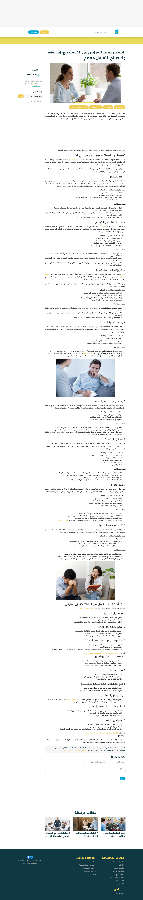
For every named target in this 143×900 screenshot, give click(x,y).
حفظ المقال (36, 86)
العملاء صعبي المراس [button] (78, 107)
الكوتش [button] (108, 107)
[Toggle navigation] (20, 32)
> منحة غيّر (120, 893)
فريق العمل (31, 74)
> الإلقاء (121, 865)
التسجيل (34, 32)
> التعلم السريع (118, 868)
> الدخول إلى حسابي (89, 868)
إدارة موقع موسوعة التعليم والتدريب (73, 750)
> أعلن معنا (92, 862)
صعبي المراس (71, 699)
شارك (21, 96)
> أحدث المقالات (118, 862)
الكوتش (102, 226)
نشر (122, 779)
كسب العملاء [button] (95, 107)
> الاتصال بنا (92, 874)
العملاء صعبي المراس (86, 608)
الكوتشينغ (28, 83)
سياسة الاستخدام (22, 860)
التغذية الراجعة (88, 353)
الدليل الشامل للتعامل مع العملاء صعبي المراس (100, 653)
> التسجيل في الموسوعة (87, 865)
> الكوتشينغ (120, 874)
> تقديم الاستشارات (117, 877)
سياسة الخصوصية (33, 860)
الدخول (44, 32)
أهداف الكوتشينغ (62, 520)
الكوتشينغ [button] (119, 107)
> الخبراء (121, 884)
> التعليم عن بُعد (118, 871)
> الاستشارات (119, 880)
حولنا (40, 860)
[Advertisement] (71, 13)
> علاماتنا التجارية (90, 871)
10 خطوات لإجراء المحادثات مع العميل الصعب (101, 733)
